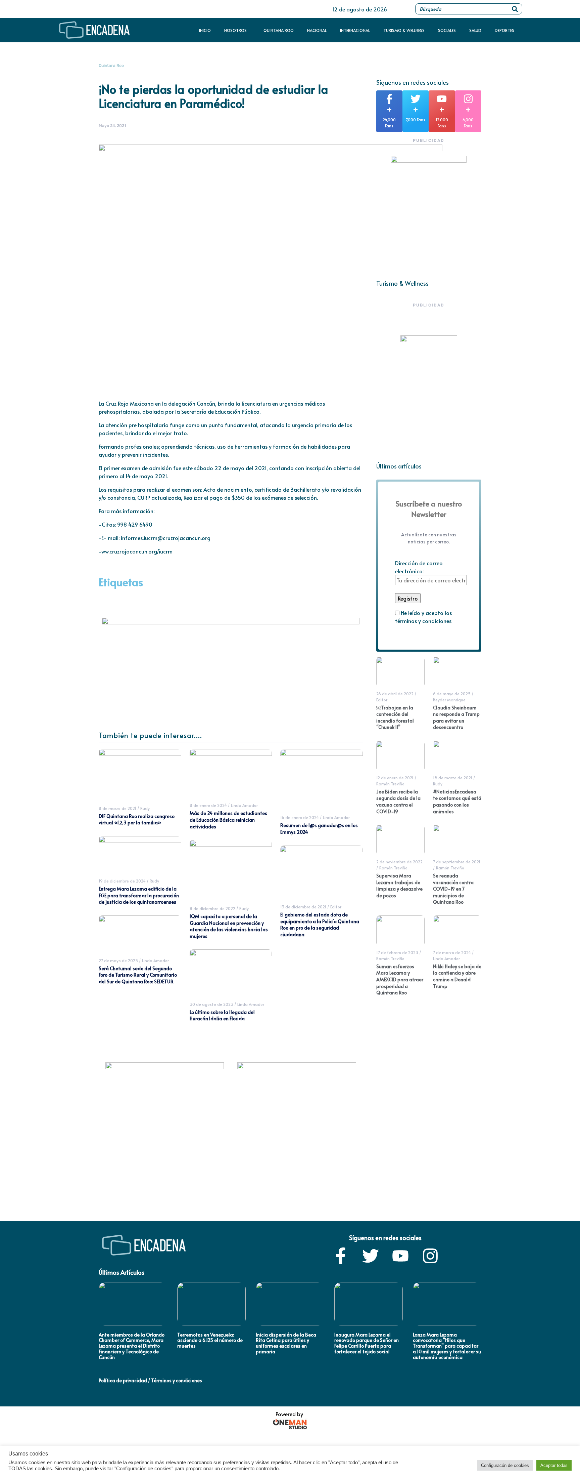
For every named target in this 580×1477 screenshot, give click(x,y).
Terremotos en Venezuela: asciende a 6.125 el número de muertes (210, 1340)
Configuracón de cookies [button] (505, 1465)
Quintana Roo (278, 30)
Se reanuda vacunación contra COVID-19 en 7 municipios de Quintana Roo (453, 888)
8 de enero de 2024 (208, 805)
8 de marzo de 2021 (117, 808)
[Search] (515, 9)
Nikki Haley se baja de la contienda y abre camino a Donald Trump (457, 976)
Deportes (504, 30)
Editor (335, 906)
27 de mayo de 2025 (118, 960)
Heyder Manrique (449, 699)
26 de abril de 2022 (395, 693)
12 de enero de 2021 (395, 777)
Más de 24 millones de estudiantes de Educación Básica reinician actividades (228, 819)
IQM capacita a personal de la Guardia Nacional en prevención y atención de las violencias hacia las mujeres (229, 926)
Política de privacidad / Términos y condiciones (150, 1380)
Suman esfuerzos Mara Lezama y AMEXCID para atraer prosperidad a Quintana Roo (399, 979)
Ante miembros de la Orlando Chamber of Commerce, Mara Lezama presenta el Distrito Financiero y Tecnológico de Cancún (131, 1345)
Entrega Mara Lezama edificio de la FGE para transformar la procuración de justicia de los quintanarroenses (139, 895)
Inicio (205, 30)
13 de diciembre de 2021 (303, 906)
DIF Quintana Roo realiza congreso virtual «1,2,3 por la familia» (137, 819)
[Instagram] (430, 1255)
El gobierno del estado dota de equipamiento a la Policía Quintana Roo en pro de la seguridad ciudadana (319, 924)
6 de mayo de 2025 (452, 693)
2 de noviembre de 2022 (399, 861)
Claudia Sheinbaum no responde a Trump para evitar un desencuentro (456, 717)
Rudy (145, 808)
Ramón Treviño (390, 783)
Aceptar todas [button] (554, 1465)
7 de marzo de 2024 (452, 952)
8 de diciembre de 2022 (212, 908)
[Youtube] (400, 1255)
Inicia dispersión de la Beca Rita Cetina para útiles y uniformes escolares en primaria (286, 1343)
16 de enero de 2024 (299, 817)
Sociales (447, 30)
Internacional (355, 30)
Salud (475, 30)
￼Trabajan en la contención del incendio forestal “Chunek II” (395, 717)
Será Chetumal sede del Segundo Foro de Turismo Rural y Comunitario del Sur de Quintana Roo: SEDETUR (138, 975)
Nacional (317, 30)
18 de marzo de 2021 (452, 777)
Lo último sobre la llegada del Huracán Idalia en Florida (222, 1015)
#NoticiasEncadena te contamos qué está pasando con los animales (457, 801)
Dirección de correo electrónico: (419, 567)
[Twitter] (370, 1255)
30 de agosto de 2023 (211, 1004)
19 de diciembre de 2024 (122, 881)
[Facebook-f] (340, 1255)
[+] (389, 99)
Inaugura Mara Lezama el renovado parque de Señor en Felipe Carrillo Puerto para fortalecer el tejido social (366, 1343)
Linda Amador (155, 960)
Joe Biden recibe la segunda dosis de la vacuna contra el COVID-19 (398, 801)
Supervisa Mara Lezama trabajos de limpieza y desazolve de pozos (399, 885)
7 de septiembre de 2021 (456, 861)
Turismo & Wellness (404, 30)
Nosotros (235, 30)
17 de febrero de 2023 (397, 952)
